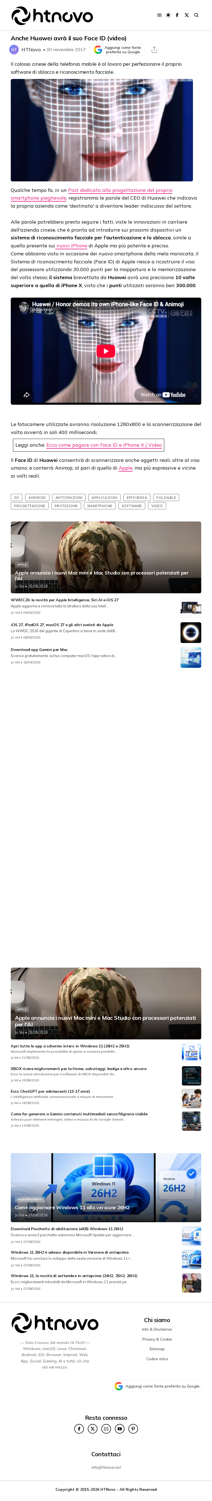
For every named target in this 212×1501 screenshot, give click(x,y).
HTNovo (31, 49)
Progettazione (29, 506)
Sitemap (157, 1348)
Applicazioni (104, 497)
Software (132, 506)
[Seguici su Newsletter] (106, 1429)
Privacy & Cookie (157, 1339)
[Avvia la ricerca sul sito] (196, 15)
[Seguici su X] (187, 15)
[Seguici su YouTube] (119, 1429)
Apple (125, 468)
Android (37, 497)
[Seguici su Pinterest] (133, 1429)
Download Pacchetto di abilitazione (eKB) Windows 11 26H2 (67, 1228)
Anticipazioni (69, 497)
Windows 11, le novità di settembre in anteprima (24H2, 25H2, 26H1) (74, 1275)
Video (157, 506)
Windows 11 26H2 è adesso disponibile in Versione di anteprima (70, 1252)
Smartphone (99, 506)
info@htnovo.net (106, 1467)
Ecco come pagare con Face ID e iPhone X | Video (104, 445)
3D (16, 497)
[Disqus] (106, 745)
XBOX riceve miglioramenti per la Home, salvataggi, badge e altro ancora (79, 1068)
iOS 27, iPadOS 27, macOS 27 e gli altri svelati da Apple (62, 624)
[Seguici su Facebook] (177, 15)
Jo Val (19, 586)
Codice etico (157, 1358)
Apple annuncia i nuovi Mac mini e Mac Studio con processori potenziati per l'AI (102, 576)
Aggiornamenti (30, 1199)
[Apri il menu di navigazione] (159, 15)
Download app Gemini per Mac (39, 649)
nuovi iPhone (71, 245)
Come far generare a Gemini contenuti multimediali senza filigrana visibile (79, 1113)
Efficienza (137, 497)
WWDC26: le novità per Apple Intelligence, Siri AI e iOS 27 (64, 599)
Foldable (166, 497)
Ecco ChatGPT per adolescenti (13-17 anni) (50, 1091)
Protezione (66, 506)
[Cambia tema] (168, 15)
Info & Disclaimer (157, 1329)
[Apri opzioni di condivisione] (154, 49)
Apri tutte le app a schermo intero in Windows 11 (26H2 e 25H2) (70, 1046)
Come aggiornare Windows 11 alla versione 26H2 (72, 1207)
